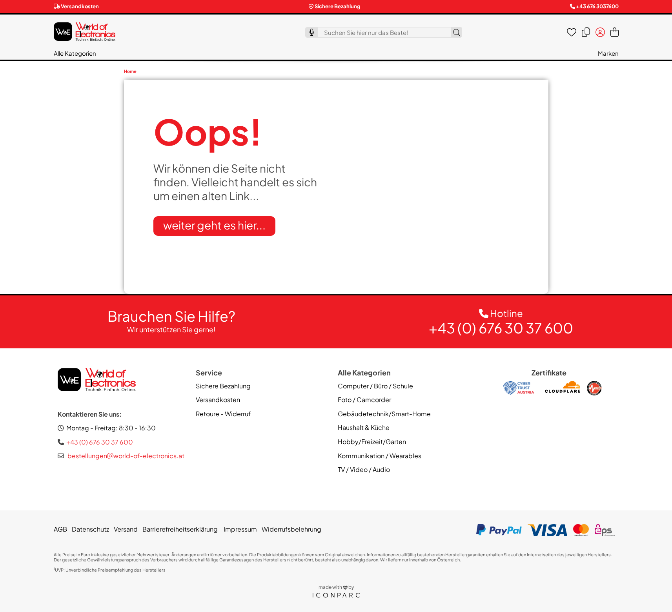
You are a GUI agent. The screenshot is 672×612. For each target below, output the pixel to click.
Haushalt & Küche (364, 427)
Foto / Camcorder (364, 399)
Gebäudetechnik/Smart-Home (384, 414)
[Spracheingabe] (312, 32)
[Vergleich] (586, 32)
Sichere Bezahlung (223, 386)
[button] (75, 53)
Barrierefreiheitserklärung (180, 529)
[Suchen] (456, 32)
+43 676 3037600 (597, 6)
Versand (126, 529)
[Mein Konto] (600, 32)
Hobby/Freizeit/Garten (372, 441)
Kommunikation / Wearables (379, 456)
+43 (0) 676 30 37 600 (501, 328)
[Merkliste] (571, 32)
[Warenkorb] (614, 32)
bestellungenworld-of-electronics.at (125, 456)
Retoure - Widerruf (223, 414)
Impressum (239, 529)
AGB (60, 529)
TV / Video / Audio (364, 469)
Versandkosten (80, 6)
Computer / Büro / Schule (375, 386)
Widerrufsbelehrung (291, 529)
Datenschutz (90, 529)
